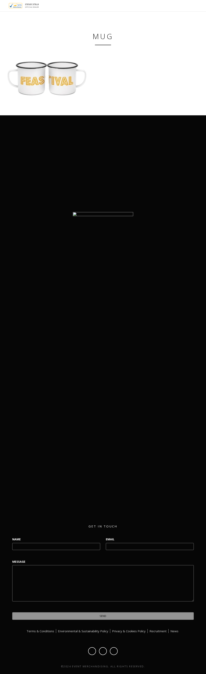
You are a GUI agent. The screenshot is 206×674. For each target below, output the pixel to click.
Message (18, 562)
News (174, 631)
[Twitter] (103, 651)
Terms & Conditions (40, 631)
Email (110, 539)
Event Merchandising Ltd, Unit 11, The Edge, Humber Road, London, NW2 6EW (170, 164)
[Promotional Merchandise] (5, 5)
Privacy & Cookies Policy (129, 631)
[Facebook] (92, 651)
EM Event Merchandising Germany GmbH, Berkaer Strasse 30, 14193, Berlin (170, 183)
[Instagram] (114, 651)
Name (16, 539)
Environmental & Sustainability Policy (83, 631)
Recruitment (158, 631)
